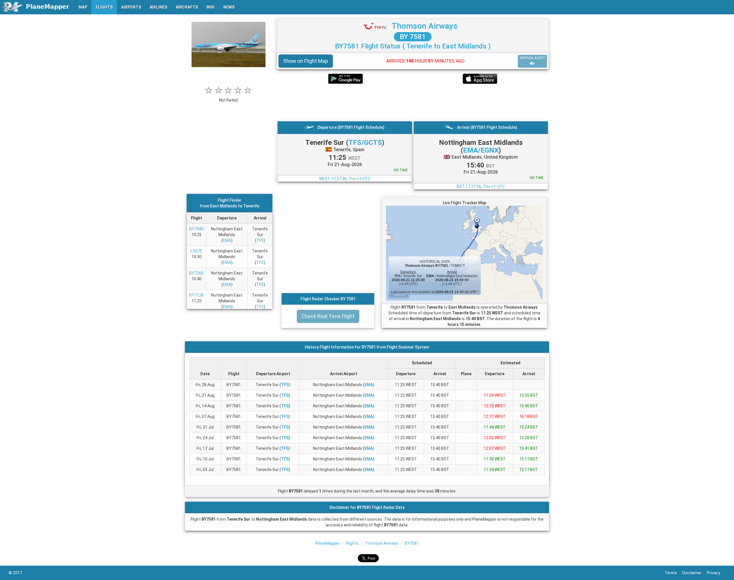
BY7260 (196, 273)
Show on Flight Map (305, 61)
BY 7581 (413, 37)
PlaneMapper (327, 543)
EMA (227, 240)
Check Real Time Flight (328, 316)
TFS (260, 240)
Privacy (716, 573)
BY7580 (196, 229)
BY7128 (196, 295)
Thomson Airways (425, 26)
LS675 (196, 251)
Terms (673, 573)
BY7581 (412, 543)
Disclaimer (694, 573)
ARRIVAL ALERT (532, 58)
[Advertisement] (413, 102)
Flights (352, 543)
